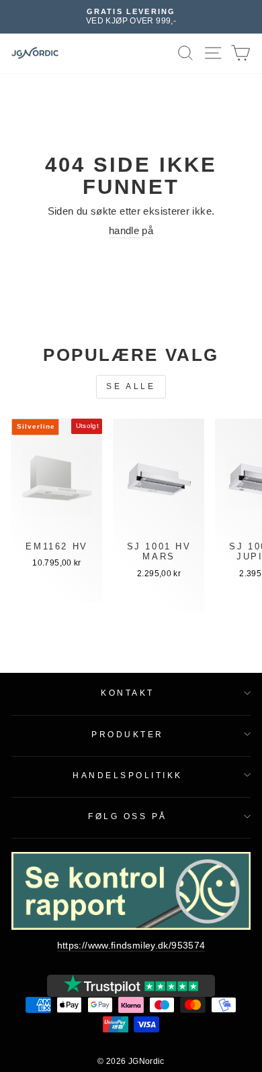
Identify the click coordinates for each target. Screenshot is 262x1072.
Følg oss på (127, 816)
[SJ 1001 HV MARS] (159, 482)
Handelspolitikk (128, 775)
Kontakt (128, 692)
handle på (131, 230)
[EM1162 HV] (56, 482)
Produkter (127, 734)
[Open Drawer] (213, 53)
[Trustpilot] (131, 986)
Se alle (130, 386)
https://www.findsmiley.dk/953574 (131, 946)
